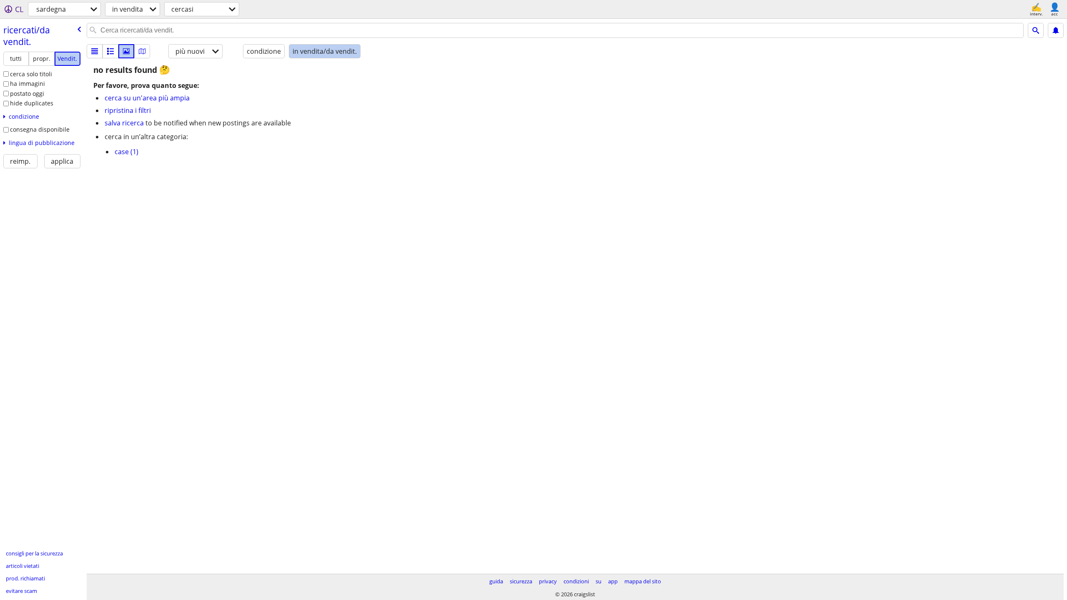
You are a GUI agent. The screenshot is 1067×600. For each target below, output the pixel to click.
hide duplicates (31, 103)
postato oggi (27, 94)
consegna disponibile (40, 129)
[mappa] (142, 51)
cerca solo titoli (31, 74)
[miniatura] (110, 51)
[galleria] (126, 51)
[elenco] (95, 51)
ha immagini (27, 84)
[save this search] (1056, 30)
